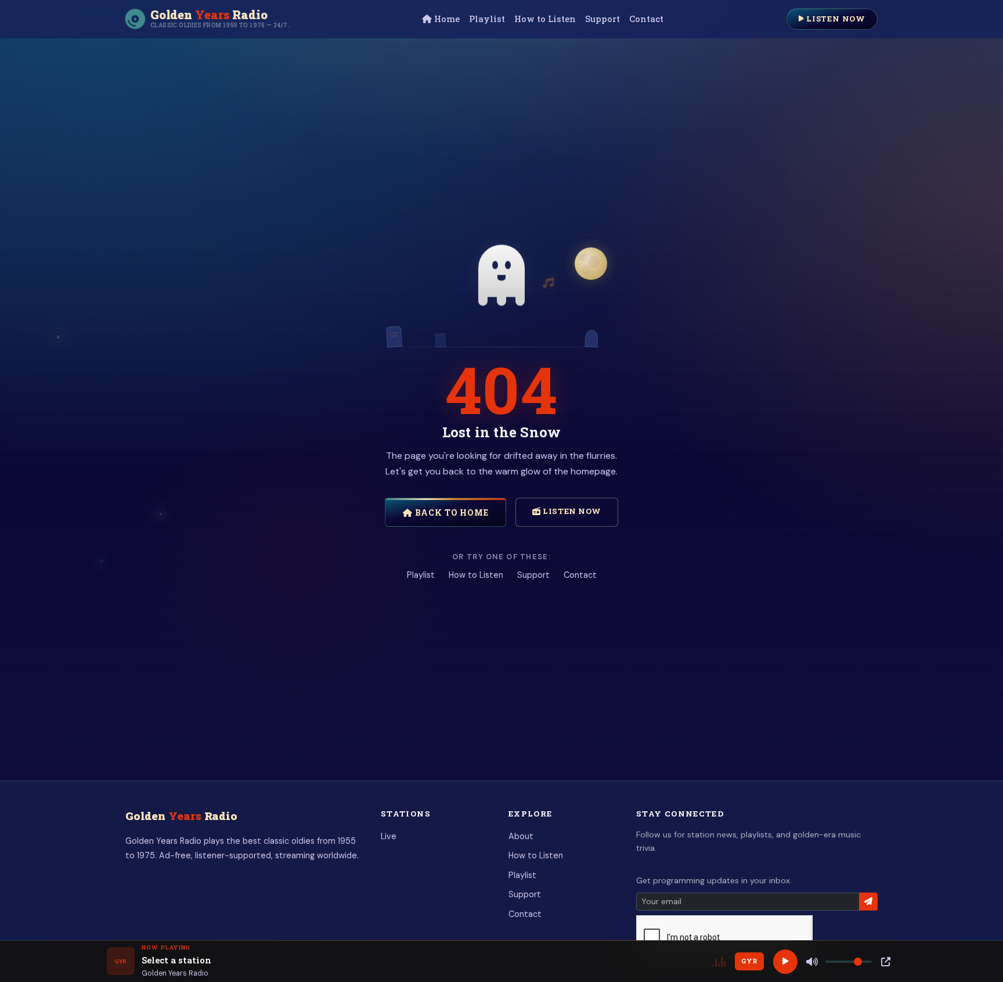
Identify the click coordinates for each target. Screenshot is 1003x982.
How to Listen (545, 18)
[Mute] (812, 961)
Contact (646, 18)
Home (446, 18)
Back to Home (451, 512)
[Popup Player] (885, 961)
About (520, 836)
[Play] (785, 961)
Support (602, 18)
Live (388, 836)
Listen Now (834, 18)
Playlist (487, 18)
